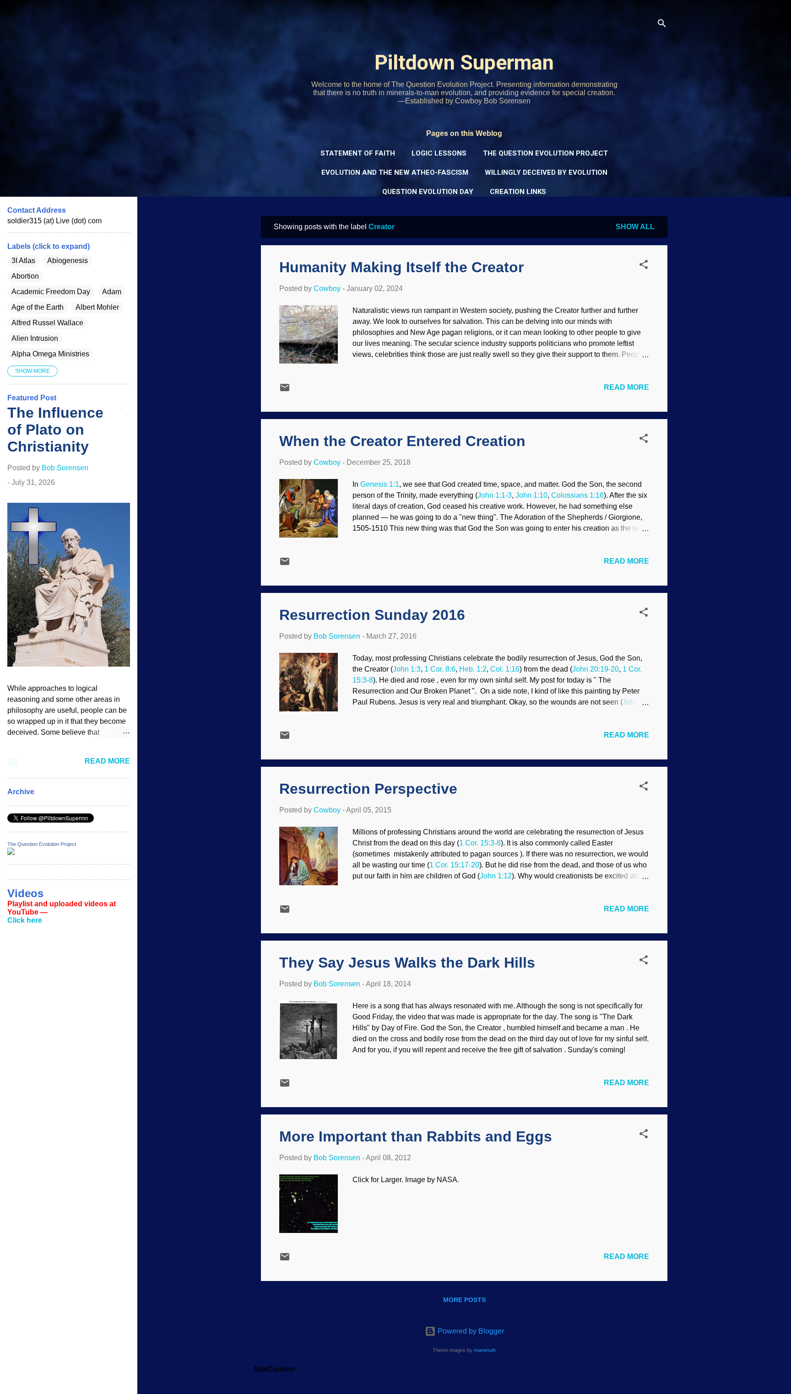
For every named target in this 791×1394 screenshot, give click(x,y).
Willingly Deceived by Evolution (546, 172)
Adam (111, 292)
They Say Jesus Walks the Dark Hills (407, 962)
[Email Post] (284, 390)
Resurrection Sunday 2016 (372, 615)
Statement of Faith (357, 153)
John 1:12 (496, 876)
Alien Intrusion (34, 338)
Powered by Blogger (470, 1331)
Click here (24, 920)
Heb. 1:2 (473, 669)
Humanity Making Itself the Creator (401, 267)
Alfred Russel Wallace (47, 323)
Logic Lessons (439, 153)
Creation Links (518, 192)
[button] (643, 266)
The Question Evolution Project (545, 153)
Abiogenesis (67, 260)
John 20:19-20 (595, 669)
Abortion (25, 276)
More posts (464, 1299)
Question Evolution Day (427, 192)
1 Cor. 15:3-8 (480, 843)
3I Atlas (23, 260)
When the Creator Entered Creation (402, 441)
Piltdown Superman (464, 62)
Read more (626, 387)
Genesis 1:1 (379, 484)
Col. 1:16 (505, 669)
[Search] (661, 25)
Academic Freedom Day (50, 292)
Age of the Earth (37, 307)
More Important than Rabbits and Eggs (415, 1136)
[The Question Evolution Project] (11, 852)
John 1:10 (531, 495)
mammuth (485, 1350)
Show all (635, 227)
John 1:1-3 (494, 495)
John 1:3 (407, 669)
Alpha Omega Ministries (50, 354)
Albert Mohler (97, 307)
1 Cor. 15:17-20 (454, 865)
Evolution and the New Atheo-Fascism (394, 172)
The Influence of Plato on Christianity (55, 429)
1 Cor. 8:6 (439, 669)
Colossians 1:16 (577, 495)
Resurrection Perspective (368, 788)
